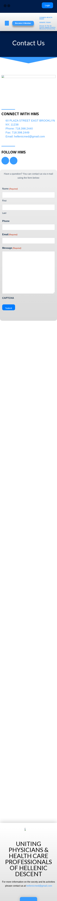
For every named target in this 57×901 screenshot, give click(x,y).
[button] (7, 23)
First (4, 200)
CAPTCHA (8, 298)
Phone (6, 221)
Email (9, 234)
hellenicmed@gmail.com (39, 886)
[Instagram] (8, 5)
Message (11, 248)
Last (4, 213)
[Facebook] (5, 5)
